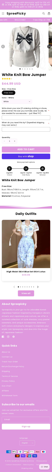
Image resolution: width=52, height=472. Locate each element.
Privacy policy (42, 461)
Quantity (6, 137)
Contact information (13, 465)
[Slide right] (49, 46)
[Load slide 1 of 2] (22, 69)
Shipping (6, 371)
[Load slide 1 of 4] (27, 69)
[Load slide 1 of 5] (30, 69)
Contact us (7, 357)
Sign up (26, 426)
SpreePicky (15, 461)
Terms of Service (10, 376)
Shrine (31, 461)
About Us (6, 352)
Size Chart (6, 386)
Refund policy (28, 465)
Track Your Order (10, 361)
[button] (3, 13)
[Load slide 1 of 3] (25, 69)
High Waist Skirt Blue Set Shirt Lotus (26, 271)
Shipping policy (27, 468)
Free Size (8, 93)
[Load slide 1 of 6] (32, 69)
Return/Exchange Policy (13, 366)
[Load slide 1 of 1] (20, 69)
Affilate (5, 391)
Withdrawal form (10, 395)
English (25, 443)
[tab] (18, 287)
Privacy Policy (8, 381)
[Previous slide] (14, 287)
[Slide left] (3, 46)
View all (26, 293)
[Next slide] (38, 287)
